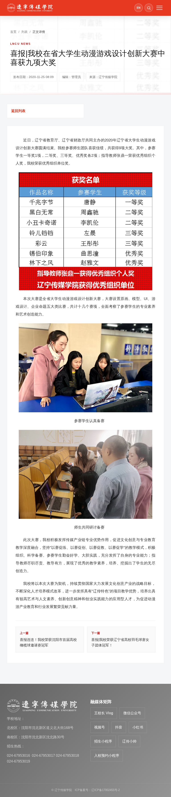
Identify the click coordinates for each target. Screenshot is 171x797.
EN (138, 7)
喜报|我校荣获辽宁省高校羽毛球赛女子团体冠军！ (120, 639)
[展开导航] (159, 7)
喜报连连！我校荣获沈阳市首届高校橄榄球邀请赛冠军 (48, 639)
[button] (149, 8)
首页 (13, 32)
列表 (24, 32)
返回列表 (18, 111)
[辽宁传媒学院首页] (30, 8)
